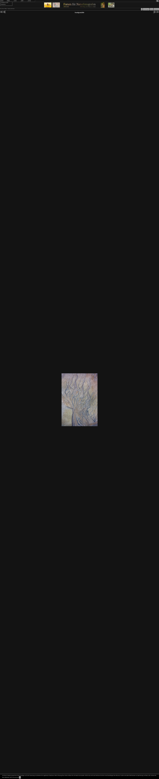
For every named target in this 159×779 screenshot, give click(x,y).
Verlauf (151, 9)
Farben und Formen (11, 8)
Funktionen (156, 9)
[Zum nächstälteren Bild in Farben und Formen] (154, 11)
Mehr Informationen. (14, 777)
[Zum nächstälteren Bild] (157, 11)
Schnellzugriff (146, 9)
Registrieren (3, 4)
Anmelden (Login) (4, 2)
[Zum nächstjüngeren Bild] (1, 11)
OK (20, 777)
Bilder (6, 8)
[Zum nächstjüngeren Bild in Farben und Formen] (4, 11)
